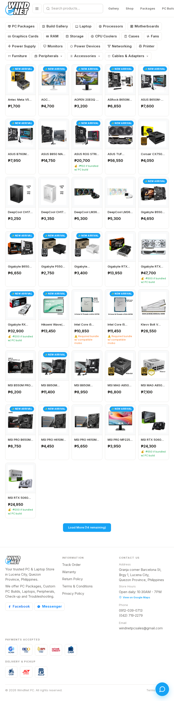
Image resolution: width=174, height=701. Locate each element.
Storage (77, 36)
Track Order (71, 564)
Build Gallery (57, 26)
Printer (149, 46)
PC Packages (23, 26)
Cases (133, 36)
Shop (129, 8)
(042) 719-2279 (131, 615)
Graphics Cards (25, 36)
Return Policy (72, 579)
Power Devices (87, 46)
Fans (155, 36)
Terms (150, 690)
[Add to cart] (31, 111)
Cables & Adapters (128, 56)
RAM (54, 36)
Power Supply (24, 46)
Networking (122, 46)
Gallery (113, 8)
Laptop (86, 26)
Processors (113, 26)
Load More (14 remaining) (87, 527)
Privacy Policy (73, 593)
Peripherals (48, 56)
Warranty (69, 572)
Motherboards (147, 26)
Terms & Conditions (77, 586)
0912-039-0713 (131, 610)
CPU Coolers (106, 36)
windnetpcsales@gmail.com (141, 628)
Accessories (85, 56)
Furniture (19, 56)
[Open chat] (162, 689)
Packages (147, 8)
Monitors (55, 46)
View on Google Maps (136, 597)
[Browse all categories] (37, 8)
